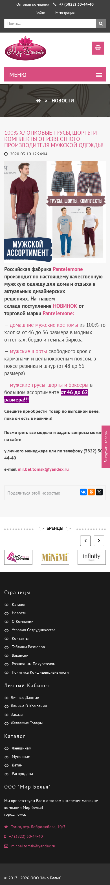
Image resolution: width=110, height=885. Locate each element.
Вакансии (19, 655)
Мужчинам (20, 756)
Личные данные (25, 697)
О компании (22, 621)
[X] (99, 492)
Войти (40, 12)
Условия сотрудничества (33, 629)
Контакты (19, 638)
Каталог (18, 604)
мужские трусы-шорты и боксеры (49, 384)
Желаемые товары (27, 722)
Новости (62, 100)
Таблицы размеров (28, 646)
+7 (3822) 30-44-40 (26, 836)
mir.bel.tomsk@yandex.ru (33, 846)
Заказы (17, 714)
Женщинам (21, 748)
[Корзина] (95, 49)
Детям (17, 765)
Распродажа (22, 773)
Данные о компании (29, 705)
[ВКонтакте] (83, 492)
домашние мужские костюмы (44, 324)
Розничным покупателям (33, 663)
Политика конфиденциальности (40, 672)
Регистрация (64, 12)
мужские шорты (28, 351)
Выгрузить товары (105, 447)
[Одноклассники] (91, 492)
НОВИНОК (66, 305)
